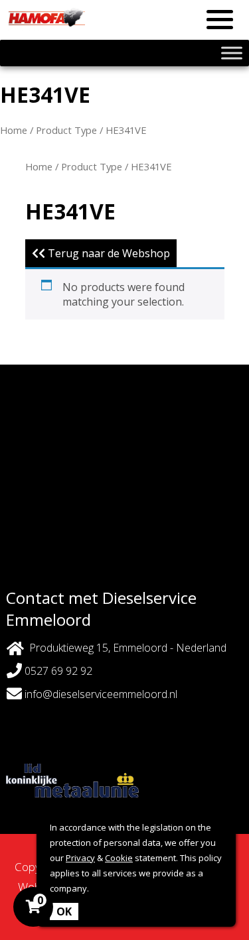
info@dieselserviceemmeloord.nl (101, 694)
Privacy (80, 858)
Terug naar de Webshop (107, 253)
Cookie (119, 858)
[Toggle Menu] (231, 52)
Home (13, 130)
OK (64, 911)
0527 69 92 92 (57, 671)
